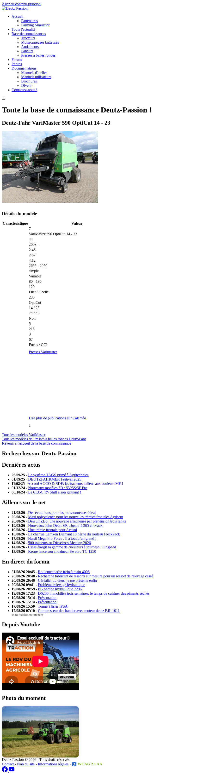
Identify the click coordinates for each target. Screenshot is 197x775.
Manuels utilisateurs (36, 77)
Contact (8, 764)
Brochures (29, 81)
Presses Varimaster (43, 352)
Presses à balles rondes (38, 55)
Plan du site (26, 764)
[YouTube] (11, 771)
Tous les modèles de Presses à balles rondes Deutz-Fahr (44, 439)
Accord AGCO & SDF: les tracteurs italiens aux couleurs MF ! (75, 483)
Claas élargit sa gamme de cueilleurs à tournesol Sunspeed (72, 547)
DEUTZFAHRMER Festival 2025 (54, 479)
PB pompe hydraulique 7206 (60, 589)
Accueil (17, 16)
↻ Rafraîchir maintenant (27, 614)
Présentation (47, 598)
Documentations (24, 68)
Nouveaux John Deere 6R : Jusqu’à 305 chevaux (65, 525)
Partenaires (29, 21)
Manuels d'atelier (34, 72)
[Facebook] (5, 771)
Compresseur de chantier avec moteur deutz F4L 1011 (79, 611)
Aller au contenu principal (21, 4)
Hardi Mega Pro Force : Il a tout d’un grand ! (62, 538)
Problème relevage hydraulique (61, 585)
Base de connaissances (29, 34)
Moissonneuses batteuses (40, 42)
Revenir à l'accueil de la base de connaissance (36, 443)
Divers (26, 85)
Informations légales (53, 764)
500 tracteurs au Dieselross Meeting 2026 (59, 543)
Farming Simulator (35, 25)
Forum (17, 60)
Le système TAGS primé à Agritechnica (58, 475)
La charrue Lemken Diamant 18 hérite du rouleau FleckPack (74, 534)
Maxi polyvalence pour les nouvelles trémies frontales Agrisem (75, 517)
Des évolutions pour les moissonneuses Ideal (62, 513)
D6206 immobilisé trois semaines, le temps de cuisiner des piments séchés (93, 593)
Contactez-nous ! (24, 90)
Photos (17, 64)
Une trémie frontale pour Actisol (52, 530)
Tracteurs (28, 38)
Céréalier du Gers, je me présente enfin (67, 580)
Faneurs (27, 51)
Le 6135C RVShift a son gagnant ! (54, 492)
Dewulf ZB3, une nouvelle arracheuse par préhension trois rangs (77, 521)
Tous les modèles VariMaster (23, 435)
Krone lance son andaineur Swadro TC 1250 (62, 551)
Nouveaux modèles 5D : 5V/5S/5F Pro (57, 488)
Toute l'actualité (23, 29)
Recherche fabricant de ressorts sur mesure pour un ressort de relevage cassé (95, 576)
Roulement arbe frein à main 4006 (64, 572)
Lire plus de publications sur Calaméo (57, 418)
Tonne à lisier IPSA (53, 606)
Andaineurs (30, 47)
